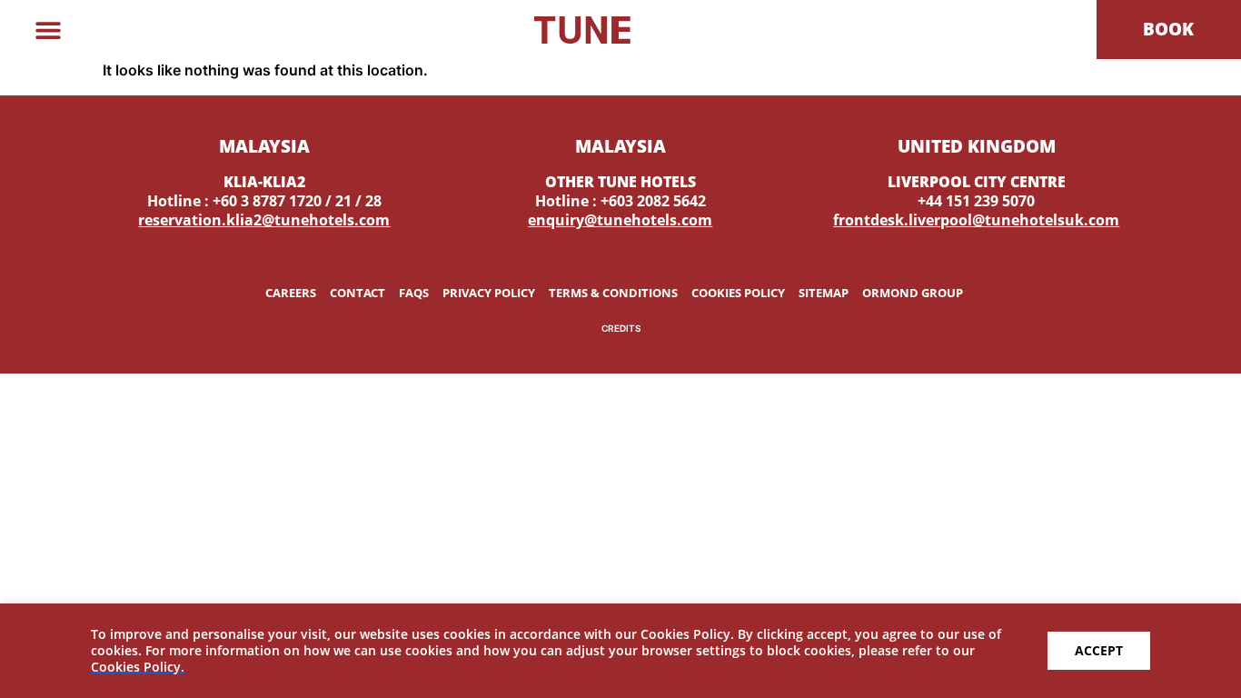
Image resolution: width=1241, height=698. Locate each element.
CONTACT (357, 292)
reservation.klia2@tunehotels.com (264, 220)
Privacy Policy (488, 292)
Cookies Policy (738, 292)
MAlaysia (264, 146)
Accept (1099, 650)
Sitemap (824, 292)
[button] (47, 29)
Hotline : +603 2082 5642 (620, 201)
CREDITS (620, 328)
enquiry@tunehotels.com (620, 220)
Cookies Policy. (137, 666)
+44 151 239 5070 (976, 201)
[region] (620, 650)
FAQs (414, 292)
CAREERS (290, 292)
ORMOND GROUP (912, 292)
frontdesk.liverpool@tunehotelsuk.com (976, 220)
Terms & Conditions (613, 292)
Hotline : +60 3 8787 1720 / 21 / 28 (264, 201)
